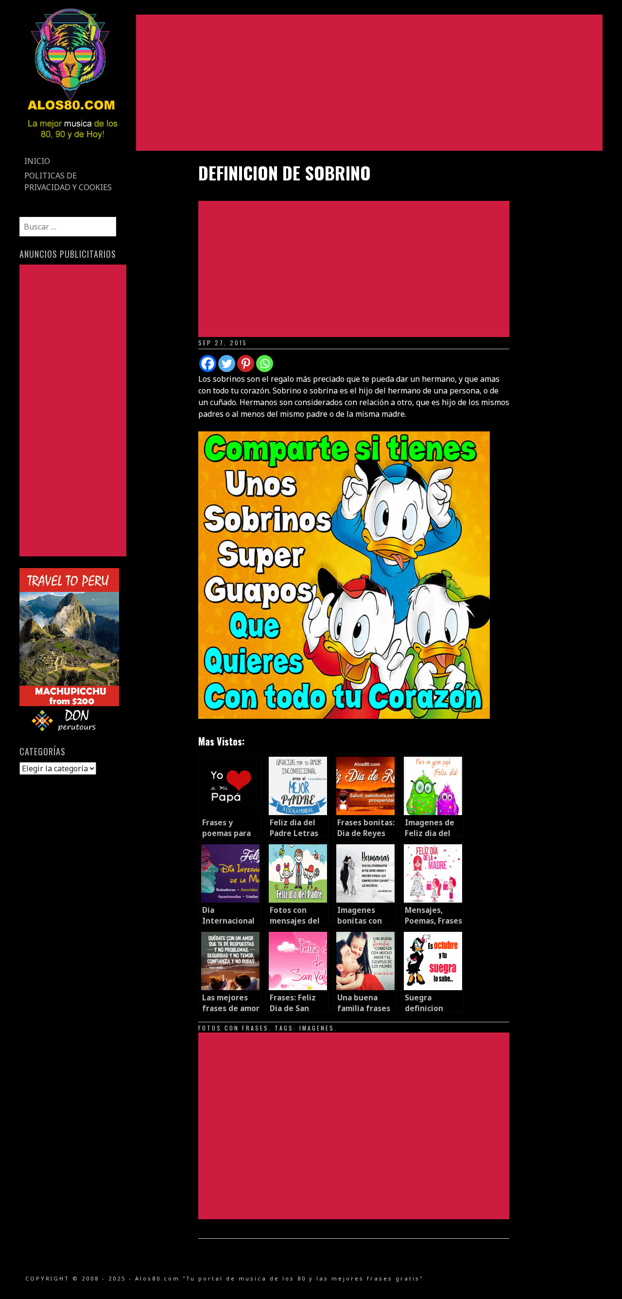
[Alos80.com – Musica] (72, 147)
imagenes (316, 1028)
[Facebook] (207, 363)
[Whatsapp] (264, 363)
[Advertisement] (369, 83)
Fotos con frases (233, 1028)
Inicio (37, 161)
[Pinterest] (245, 363)
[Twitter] (226, 363)
